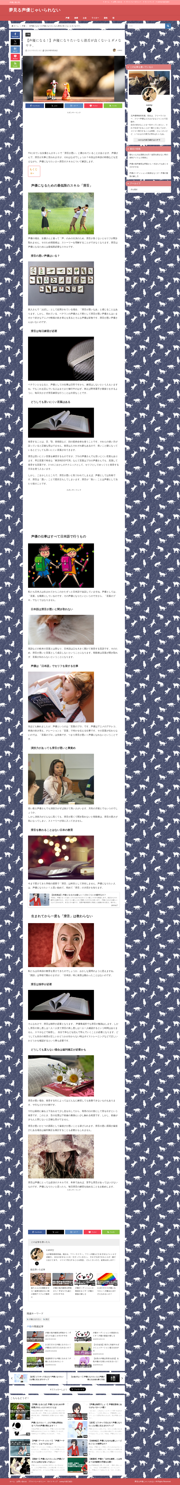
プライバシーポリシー (133, 2)
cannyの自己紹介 (163, 2)
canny (119, 50)
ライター (95, 18)
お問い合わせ (117, 2)
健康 (76, 18)
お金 (85, 18)
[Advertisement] (50, 131)
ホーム (107, 2)
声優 (67, 18)
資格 (106, 18)
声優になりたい (35, 1319)
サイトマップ (149, 2)
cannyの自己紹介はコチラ (149, 140)
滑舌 (47, 1319)
